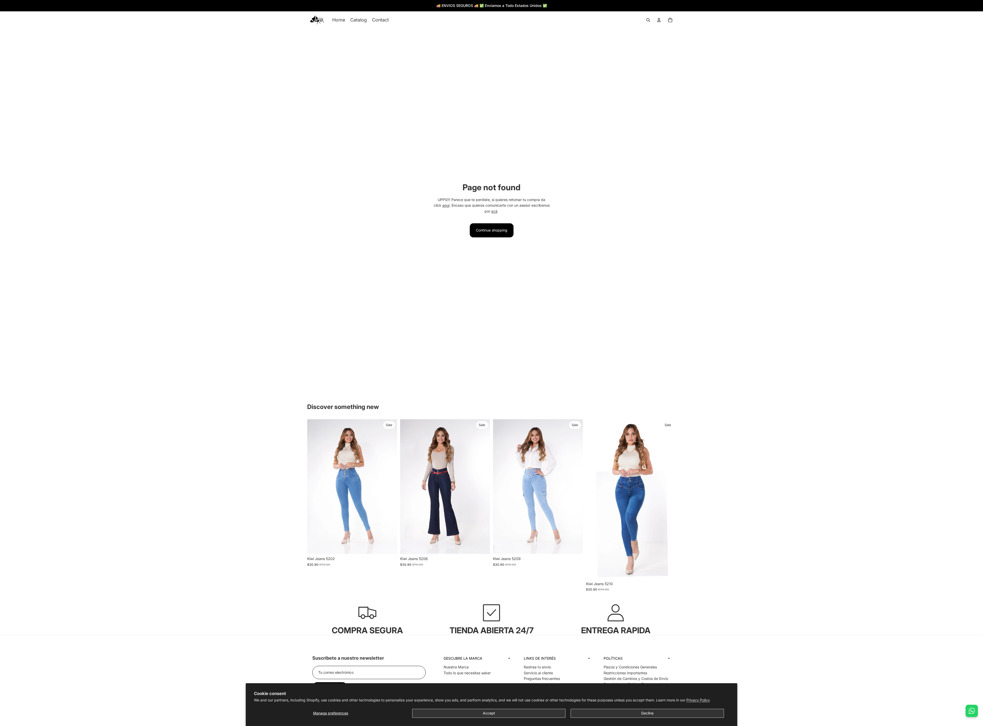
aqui (446, 205)
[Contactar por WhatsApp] (972, 711)
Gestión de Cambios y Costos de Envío (636, 678)
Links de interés (540, 658)
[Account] (659, 20)
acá (494, 211)
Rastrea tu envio (537, 667)
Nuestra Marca (456, 667)
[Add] (389, 546)
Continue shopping (491, 230)
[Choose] (575, 546)
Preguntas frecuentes (542, 678)
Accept (489, 713)
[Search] (648, 20)
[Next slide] (670, 5)
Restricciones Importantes (625, 673)
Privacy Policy (698, 700)
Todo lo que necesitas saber (467, 673)
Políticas (613, 658)
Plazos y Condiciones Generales (630, 667)
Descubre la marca (463, 658)
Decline (647, 713)
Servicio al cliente (538, 673)
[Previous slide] (309, 5)
